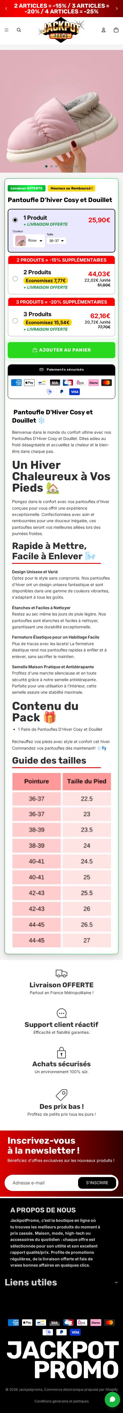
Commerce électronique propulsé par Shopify (81, 1389)
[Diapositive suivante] (116, 8)
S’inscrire (97, 1182)
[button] (61, 231)
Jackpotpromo (30, 1389)
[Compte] (103, 30)
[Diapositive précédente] (6, 8)
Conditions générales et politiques (61, 1401)
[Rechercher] (19, 30)
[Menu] (6, 30)
